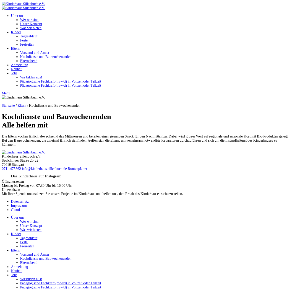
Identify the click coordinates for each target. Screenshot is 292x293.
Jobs (14, 73)
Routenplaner (77, 169)
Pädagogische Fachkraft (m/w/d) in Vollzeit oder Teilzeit (60, 81)
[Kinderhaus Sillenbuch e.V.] (23, 4)
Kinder (16, 32)
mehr (187, 194)
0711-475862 (11, 169)
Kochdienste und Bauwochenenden (45, 57)
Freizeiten (27, 44)
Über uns (17, 16)
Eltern (15, 48)
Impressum (19, 205)
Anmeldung (19, 65)
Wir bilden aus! (31, 77)
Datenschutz (20, 201)
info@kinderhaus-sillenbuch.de (44, 169)
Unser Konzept (31, 24)
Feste (24, 40)
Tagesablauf (28, 36)
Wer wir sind (29, 20)
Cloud (15, 210)
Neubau (16, 69)
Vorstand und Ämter (34, 52)
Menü (6, 93)
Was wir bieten (31, 28)
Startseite (8, 105)
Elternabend (28, 61)
